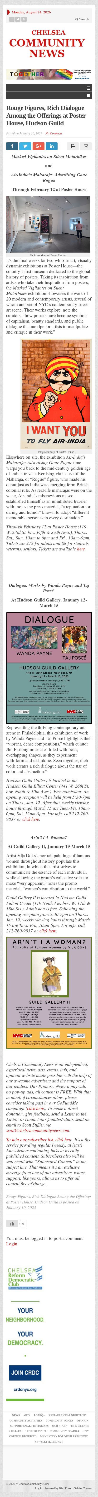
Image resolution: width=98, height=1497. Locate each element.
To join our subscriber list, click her (38, 1139)
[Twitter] (18, 19)
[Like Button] (12, 1223)
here (81, 549)
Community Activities (26, 1420)
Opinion (82, 1420)
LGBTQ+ (39, 1415)
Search (83, 19)
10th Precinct (35, 1431)
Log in (38, 1488)
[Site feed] (24, 19)
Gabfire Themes (83, 1488)
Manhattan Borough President (64, 1436)
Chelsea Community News (32, 1483)
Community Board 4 (64, 1431)
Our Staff (59, 1426)
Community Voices (59, 1420)
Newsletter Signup (49, 1442)
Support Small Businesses (29, 1426)
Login (11, 1244)
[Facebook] (12, 19)
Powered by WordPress (58, 1488)
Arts (26, 1415)
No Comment (53, 133)
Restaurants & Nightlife (67, 1415)
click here (35, 1108)
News (16, 1415)
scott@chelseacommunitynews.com (37, 1130)
